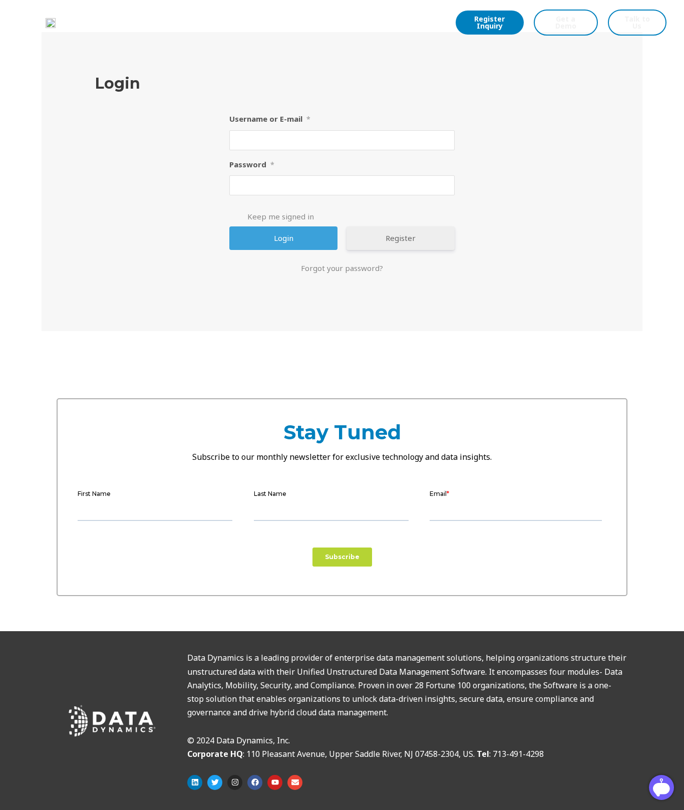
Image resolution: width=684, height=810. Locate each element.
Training (254, 22)
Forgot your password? (342, 268)
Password (251, 164)
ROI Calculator (199, 22)
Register (401, 238)
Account (299, 22)
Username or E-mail (269, 119)
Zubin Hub (139, 22)
